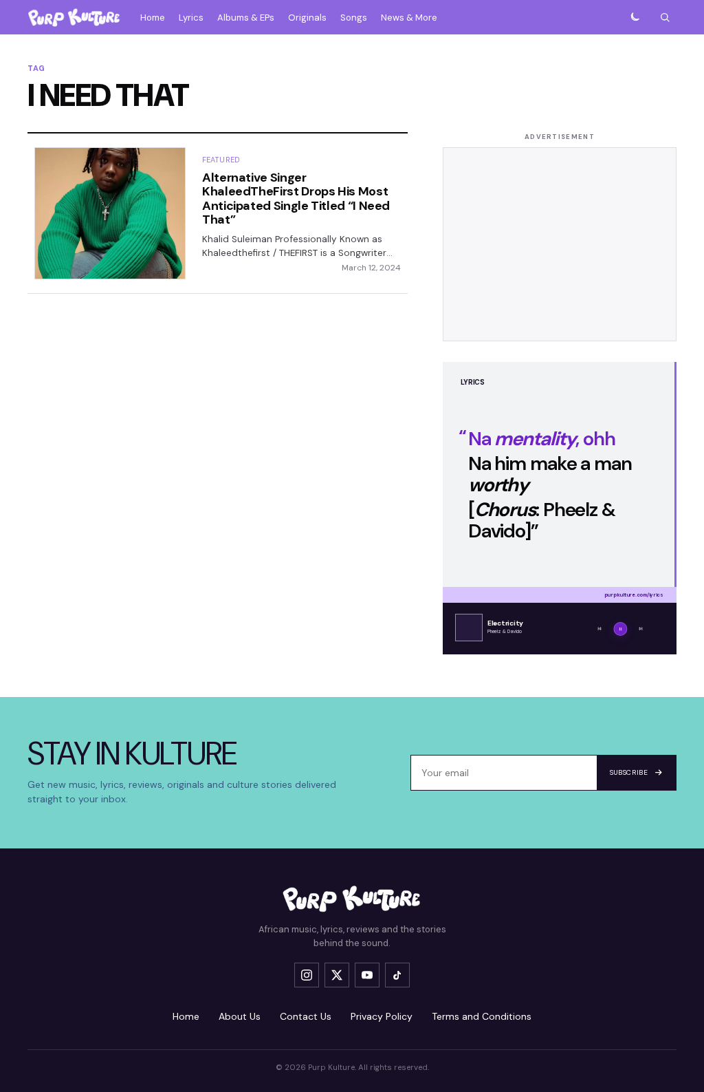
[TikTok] (397, 975)
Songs (353, 17)
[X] (336, 975)
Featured (220, 159)
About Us (240, 1016)
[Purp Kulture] (74, 17)
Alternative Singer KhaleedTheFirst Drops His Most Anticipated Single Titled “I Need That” (296, 199)
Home (152, 17)
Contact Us (305, 1016)
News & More (409, 17)
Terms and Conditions (481, 1016)
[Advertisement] (559, 244)
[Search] (664, 17)
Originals (307, 17)
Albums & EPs (245, 17)
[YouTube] (367, 975)
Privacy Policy (381, 1016)
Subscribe (629, 772)
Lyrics (191, 17)
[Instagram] (306, 975)
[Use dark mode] (634, 17)
